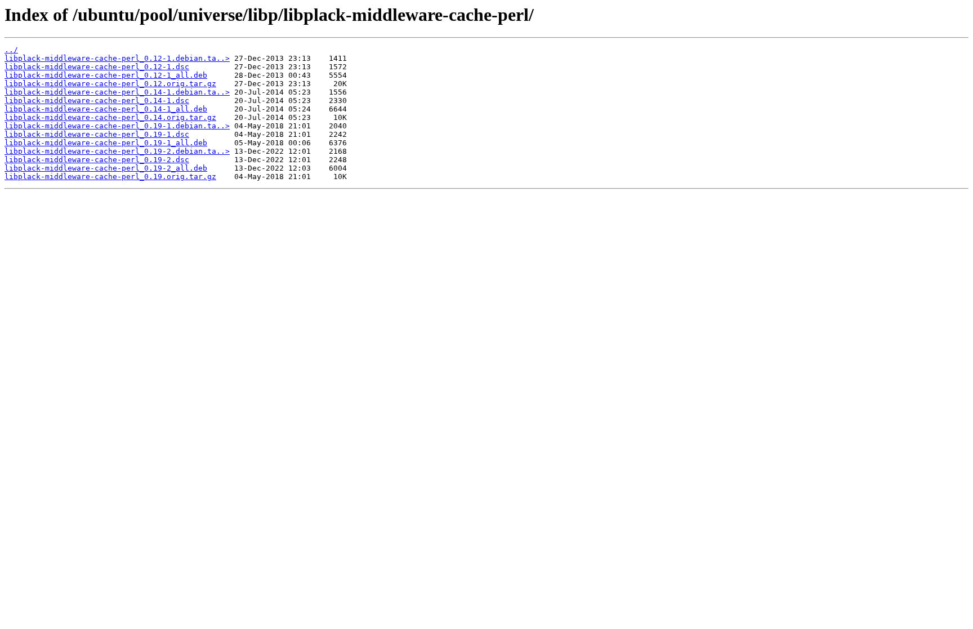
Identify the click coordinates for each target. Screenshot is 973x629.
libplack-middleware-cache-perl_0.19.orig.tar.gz (110, 176)
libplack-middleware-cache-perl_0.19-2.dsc (97, 159)
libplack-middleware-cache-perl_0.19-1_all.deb (106, 143)
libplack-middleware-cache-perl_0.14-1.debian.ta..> (117, 92)
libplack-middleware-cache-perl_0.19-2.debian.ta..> (117, 151)
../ (11, 50)
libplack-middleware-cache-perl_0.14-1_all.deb (106, 109)
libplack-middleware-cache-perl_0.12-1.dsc (97, 67)
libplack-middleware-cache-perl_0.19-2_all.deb (106, 168)
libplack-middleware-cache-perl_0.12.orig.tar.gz (110, 83)
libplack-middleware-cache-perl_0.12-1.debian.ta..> (117, 58)
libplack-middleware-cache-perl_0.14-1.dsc (97, 100)
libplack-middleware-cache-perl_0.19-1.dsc (97, 134)
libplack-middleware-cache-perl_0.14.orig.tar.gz (110, 117)
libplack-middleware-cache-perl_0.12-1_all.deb (106, 75)
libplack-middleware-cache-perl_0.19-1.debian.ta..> (117, 126)
